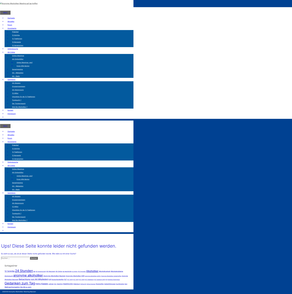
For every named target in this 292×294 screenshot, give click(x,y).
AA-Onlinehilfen (17, 59)
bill (50, 279)
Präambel (15, 32)
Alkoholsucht (9, 276)
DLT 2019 (82, 279)
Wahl (126, 284)
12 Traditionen (17, 38)
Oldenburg (76, 284)
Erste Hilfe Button (23, 66)
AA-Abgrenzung (18, 90)
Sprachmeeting (17, 69)
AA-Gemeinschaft (41, 271)
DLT (65, 279)
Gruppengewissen (18, 86)
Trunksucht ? (16, 100)
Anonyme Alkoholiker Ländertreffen (111, 276)
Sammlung (11, 79)
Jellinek (51, 284)
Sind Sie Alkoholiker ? (19, 107)
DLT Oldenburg (89, 279)
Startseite (11, 18)
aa (34, 271)
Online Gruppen (90, 284)
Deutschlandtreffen (57, 279)
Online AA (83, 284)
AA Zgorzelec (82, 271)
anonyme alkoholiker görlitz (93, 276)
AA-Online (11, 52)
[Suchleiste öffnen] (3, 9)
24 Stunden (24, 271)
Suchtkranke (120, 284)
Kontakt (10, 110)
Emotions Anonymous (114, 279)
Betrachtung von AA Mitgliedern (33, 279)
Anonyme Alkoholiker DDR (75, 276)
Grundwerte (12, 28)
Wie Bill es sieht (25, 287)
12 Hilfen (15, 93)
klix (55, 284)
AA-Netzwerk (50, 271)
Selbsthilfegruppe (109, 284)
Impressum (12, 114)
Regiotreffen (100, 284)
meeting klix (68, 284)
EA (106, 279)
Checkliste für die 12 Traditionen (23, 97)
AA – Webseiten (17, 73)
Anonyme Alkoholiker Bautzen (54, 276)
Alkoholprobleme (117, 271)
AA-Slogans (16, 83)
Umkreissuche (13, 49)
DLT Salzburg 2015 (99, 279)
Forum (10, 25)
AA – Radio (16, 76)
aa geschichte (67, 271)
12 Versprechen (17, 45)
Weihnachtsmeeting (12, 287)
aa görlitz (75, 271)
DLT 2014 (70, 279)
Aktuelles (11, 21)
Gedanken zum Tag (20, 283)
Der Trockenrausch (19, 103)
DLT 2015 (76, 279)
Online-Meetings (18, 56)
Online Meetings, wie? (25, 62)
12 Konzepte (16, 42)
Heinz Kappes (41, 284)
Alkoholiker (92, 271)
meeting (60, 284)
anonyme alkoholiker (28, 275)
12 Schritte (16, 35)
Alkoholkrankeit (104, 271)
